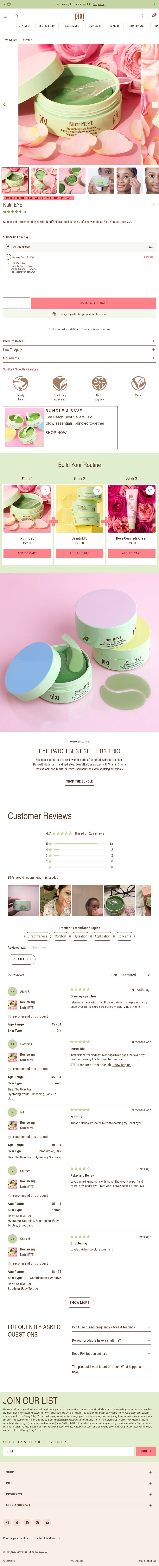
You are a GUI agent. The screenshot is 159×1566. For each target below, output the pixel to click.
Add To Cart (27, 553)
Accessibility (9, 1561)
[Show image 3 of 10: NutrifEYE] (72, 180)
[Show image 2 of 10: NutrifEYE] (43, 180)
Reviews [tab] (17, 948)
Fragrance (137, 25)
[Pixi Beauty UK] (79, 16)
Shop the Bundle (79, 781)
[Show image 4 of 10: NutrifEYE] (101, 180)
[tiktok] (17, 1523)
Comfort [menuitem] (60, 936)
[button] (79, 843)
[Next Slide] (148, 900)
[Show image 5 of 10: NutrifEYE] (129, 180)
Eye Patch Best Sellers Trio (69, 417)
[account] (142, 16)
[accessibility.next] (154, 4)
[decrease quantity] (6, 303)
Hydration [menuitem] (80, 936)
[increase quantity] (26, 303)
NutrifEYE (28, 40)
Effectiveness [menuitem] (38, 936)
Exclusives (72, 25)
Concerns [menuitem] (124, 936)
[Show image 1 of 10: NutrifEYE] (15, 180)
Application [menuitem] (102, 936)
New (24, 25)
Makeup (115, 25)
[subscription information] (27, 237)
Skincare (95, 25)
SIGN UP (146, 1451)
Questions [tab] (39, 948)
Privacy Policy (76, 1561)
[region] (79, 900)
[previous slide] (4, 105)
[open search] (16, 16)
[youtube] (47, 1523)
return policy (105, 329)
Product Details (14, 341)
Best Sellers (47, 25)
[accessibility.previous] (4, 4)
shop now (56, 432)
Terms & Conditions (146, 1561)
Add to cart (93, 302)
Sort (114, 975)
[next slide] (155, 105)
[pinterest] (37, 1523)
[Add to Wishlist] (153, 205)
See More (127, 222)
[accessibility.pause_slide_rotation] (9, 4)
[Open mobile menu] (5, 16)
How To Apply (12, 350)
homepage (11, 39)
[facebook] (27, 1523)
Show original (121, 1065)
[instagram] (7, 1523)
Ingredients (11, 358)
